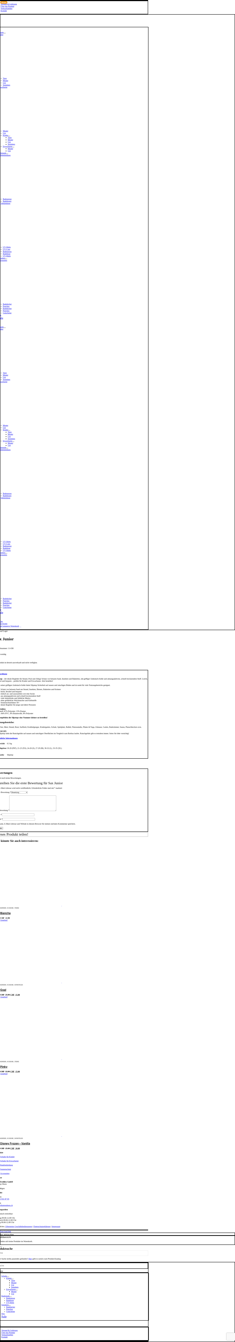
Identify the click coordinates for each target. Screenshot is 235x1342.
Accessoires (4, 1173)
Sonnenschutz (5, 1169)
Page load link (5, 1231)
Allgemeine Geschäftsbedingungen (18, 1226)
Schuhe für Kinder (7, 1157)
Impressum (56, 1226)
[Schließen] (1, 1246)
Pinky (3, 1066)
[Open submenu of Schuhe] (5, 33)
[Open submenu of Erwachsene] (13, 441)
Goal (3, 989)
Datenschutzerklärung (42, 1226)
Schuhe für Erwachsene (9, 1161)
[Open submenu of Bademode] (7, 153)
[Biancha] (74, 875)
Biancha (5, 913)
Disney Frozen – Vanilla (15, 1143)
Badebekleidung (6, 1165)
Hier (30, 1259)
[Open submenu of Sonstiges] (6, 553)
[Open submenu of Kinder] (9, 430)
